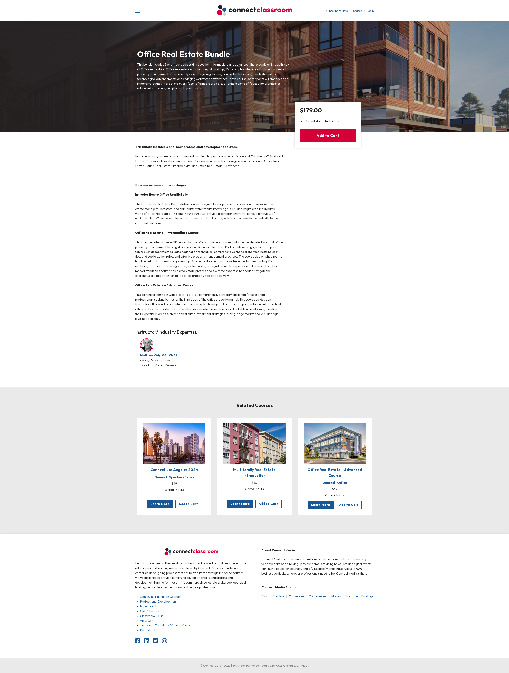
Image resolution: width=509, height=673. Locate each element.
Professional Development (158, 601)
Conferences (317, 596)
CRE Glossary (149, 611)
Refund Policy (149, 630)
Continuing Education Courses (160, 597)
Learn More (160, 504)
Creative (278, 596)
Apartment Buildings (359, 596)
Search (357, 11)
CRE (264, 596)
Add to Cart (328, 135)
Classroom (296, 596)
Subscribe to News (337, 11)
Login (370, 11)
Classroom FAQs (151, 616)
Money (336, 596)
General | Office (334, 483)
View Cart (147, 621)
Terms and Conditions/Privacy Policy (165, 625)
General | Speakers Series (174, 477)
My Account (148, 606)
